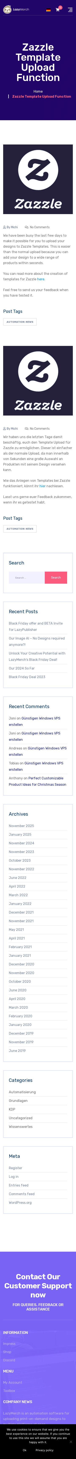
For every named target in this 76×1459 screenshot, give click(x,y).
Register (15, 1168)
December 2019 (21, 1033)
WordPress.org (20, 1203)
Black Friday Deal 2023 (27, 677)
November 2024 (21, 843)
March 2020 (18, 1008)
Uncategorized (21, 1118)
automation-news (20, 321)
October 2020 (20, 982)
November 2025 (21, 826)
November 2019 (21, 1042)
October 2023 (20, 860)
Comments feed (22, 1194)
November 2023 (21, 852)
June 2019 (17, 1051)
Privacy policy (44, 1450)
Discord (9, 1360)
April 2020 (17, 999)
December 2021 (21, 912)
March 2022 (18, 895)
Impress (9, 1344)
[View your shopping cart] (58, 10)
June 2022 (17, 878)
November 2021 (21, 921)
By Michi (12, 227)
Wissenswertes (21, 1127)
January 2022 (20, 904)
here (40, 279)
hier (42, 486)
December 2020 (21, 964)
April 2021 (17, 938)
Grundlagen (18, 1101)
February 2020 (20, 1016)
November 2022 (21, 869)
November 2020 (21, 973)
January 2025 (20, 835)
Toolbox (9, 1391)
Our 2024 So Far (22, 668)
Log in (14, 1177)
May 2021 (16, 930)
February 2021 (20, 947)
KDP (12, 1109)
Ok (24, 1450)
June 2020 (17, 990)
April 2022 (17, 886)
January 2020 (20, 1025)
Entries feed (18, 1185)
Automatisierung (22, 1092)
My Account (12, 1383)
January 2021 (20, 956)
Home (38, 91)
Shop (7, 1352)
